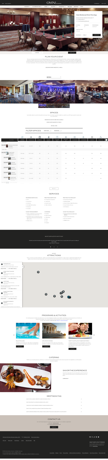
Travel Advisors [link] (16, 440)
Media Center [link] (10, 440)
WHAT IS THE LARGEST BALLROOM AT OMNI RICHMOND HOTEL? (38, 408)
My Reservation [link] (96, 3)
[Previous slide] (6, 92)
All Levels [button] (9, 140)
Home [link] (3, 3)
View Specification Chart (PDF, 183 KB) (58, 119)
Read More (3, 268)
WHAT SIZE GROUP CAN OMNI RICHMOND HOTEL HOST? (37, 402)
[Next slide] (101, 92)
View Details (11, 155)
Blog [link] (34, 440)
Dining (46, 6)
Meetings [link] (70, 6)
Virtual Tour (54, 125)
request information (64, 320)
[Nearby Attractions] (23, 266)
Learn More (65, 378)
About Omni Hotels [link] (29, 440)
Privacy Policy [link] (65, 452)
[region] (54, 94)
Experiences (62, 6)
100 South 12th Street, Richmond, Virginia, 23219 (11, 437)
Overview (26, 6)
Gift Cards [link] (4, 440)
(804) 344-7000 (81, 19)
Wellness (53, 6)
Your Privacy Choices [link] (94, 452)
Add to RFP (4, 145)
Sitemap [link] (56, 452)
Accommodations (36, 6)
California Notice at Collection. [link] (75, 452)
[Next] (106, 139)
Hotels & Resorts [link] (8, 3)
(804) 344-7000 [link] (53, 320)
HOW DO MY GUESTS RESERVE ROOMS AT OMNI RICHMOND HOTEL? (39, 405)
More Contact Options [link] (35, 437)
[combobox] (54, 77)
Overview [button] (37, 52)
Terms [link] (61, 452)
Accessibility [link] (52, 452)
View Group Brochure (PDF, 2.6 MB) (58, 67)
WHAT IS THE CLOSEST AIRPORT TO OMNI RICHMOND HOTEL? (38, 399)
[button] (104, 3)
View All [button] (53, 188)
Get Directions (12, 268)
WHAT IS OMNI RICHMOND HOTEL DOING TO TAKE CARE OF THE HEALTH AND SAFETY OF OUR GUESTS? (46, 411)
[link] (97, 3)
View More (20, 346)
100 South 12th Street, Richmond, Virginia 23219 (84, 17)
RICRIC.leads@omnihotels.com (83, 21)
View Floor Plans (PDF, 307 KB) (58, 122)
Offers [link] (81, 6)
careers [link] (22, 440)
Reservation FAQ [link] (102, 452)
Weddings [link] (76, 6)
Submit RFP (72, 52)
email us (58, 320)
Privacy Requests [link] (85, 452)
